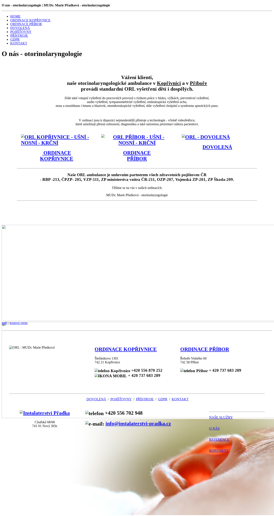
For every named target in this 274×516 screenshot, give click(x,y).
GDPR (15, 39)
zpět (4, 323)
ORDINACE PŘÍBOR (26, 24)
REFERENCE (219, 439)
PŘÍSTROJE (19, 35)
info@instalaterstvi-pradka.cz (138, 423)
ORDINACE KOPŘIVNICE (30, 20)
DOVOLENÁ (20, 28)
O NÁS (214, 428)
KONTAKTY (219, 451)
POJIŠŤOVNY (20, 32)
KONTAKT (18, 43)
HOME (15, 16)
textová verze (19, 323)
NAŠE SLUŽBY (221, 417)
